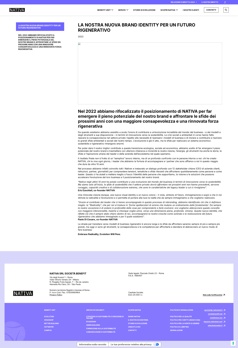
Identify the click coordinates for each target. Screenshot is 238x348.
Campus (48, 330)
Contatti (211, 10)
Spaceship (48, 320)
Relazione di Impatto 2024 (183, 2)
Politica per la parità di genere (184, 323)
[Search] (226, 10)
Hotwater (49, 327)
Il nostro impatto (210, 2)
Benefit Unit (49, 310)
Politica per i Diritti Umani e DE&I (185, 320)
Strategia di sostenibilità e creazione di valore (105, 317)
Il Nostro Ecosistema (138, 320)
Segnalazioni (176, 330)
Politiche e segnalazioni (181, 310)
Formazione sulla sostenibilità (101, 328)
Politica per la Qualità (181, 316)
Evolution (49, 316)
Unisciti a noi (134, 327)
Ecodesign (91, 322)
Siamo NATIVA (134, 316)
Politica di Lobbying (179, 327)
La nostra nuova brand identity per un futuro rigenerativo (39, 26)
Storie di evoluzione (137, 323)
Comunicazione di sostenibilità (100, 332)
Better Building (51, 323)
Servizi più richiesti (95, 310)
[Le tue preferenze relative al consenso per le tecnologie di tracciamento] (233, 343)
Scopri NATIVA (134, 310)
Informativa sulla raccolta (92, 344)
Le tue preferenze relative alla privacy (131, 344)
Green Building (93, 325)
